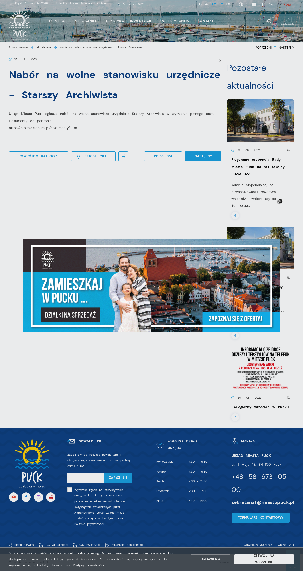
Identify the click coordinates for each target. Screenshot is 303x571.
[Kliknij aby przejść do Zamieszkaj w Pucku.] (151, 285)
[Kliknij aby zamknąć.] (280, 201)
